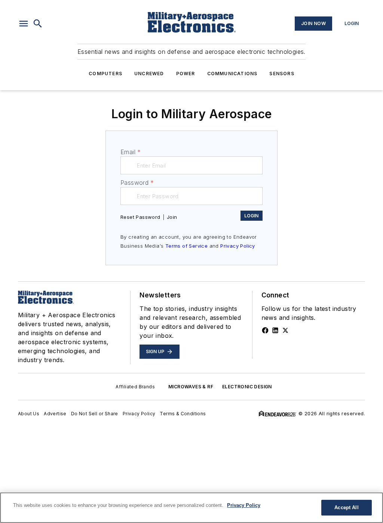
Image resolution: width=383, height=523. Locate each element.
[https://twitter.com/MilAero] (285, 330)
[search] (37, 23)
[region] (191, 507)
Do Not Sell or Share (94, 413)
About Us (28, 413)
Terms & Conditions (183, 413)
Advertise (55, 413)
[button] (23, 23)
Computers (105, 73)
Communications (232, 73)
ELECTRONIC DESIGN (247, 386)
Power (185, 73)
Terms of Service (186, 246)
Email (130, 152)
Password (137, 182)
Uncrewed (149, 73)
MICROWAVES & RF (190, 386)
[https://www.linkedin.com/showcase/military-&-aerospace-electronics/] (275, 330)
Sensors (281, 73)
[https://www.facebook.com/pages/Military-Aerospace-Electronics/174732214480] (265, 330)
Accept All (346, 507)
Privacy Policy (237, 246)
